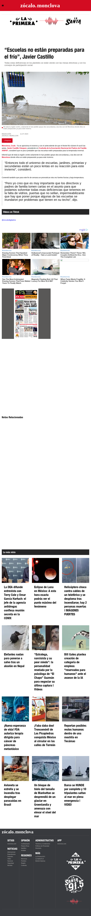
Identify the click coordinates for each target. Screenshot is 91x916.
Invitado (23, 850)
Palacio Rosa (25, 846)
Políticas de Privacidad (42, 846)
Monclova (24, 859)
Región (23, 863)
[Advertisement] (26, 361)
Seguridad (10, 863)
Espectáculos (11, 854)
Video (9, 859)
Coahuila (24, 865)
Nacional (10, 861)
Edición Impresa (40, 861)
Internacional (11, 852)
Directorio (38, 848)
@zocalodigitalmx (9, 220)
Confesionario (25, 844)
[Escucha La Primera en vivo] (74, 861)
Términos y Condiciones (42, 844)
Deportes (10, 856)
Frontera (23, 861)
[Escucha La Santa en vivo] (74, 884)
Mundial (9, 865)
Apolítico (23, 848)
